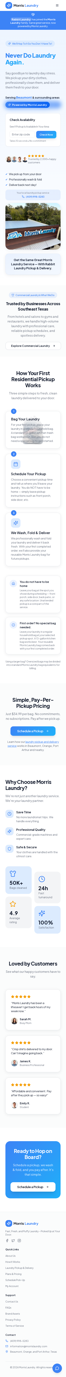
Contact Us (11, 1301)
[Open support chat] (57, 1368)
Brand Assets (12, 1313)
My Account (12, 1286)
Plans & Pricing (13, 1273)
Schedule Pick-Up (15, 1279)
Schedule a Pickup (30, 731)
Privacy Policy (13, 1319)
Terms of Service (14, 1325)
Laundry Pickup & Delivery (19, 1267)
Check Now (46, 134)
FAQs (8, 1307)
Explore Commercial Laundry (30, 346)
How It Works (12, 1261)
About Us (10, 1255)
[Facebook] (7, 1240)
